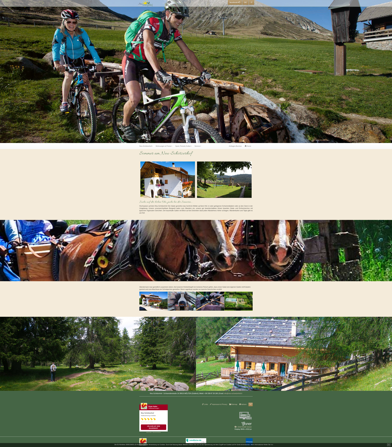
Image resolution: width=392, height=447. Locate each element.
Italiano (244, 404)
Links (206, 404)
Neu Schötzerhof (147, 413)
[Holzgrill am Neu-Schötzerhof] (182, 301)
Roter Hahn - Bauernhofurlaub (153, 432)
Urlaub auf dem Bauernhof (153, 427)
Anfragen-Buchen (235, 146)
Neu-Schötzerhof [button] (145, 146)
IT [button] (251, 2)
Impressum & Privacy (219, 404)
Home (248, 146)
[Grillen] (210, 301)
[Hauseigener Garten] (238, 301)
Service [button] (197, 146)
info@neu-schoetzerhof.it (233, 393)
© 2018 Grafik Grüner (244, 427)
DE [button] (245, 2)
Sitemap (234, 404)
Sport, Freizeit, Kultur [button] (182, 146)
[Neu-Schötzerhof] (153, 301)
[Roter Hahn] (142, 442)
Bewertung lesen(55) (147, 422)
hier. (272, 444)
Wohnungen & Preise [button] (163, 146)
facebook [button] (234, 2)
